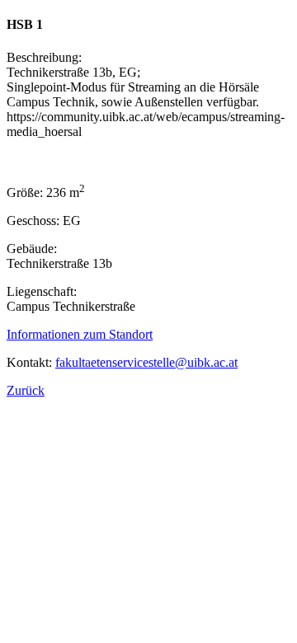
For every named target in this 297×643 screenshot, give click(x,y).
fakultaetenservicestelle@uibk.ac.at (146, 362)
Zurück (26, 390)
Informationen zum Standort (80, 334)
